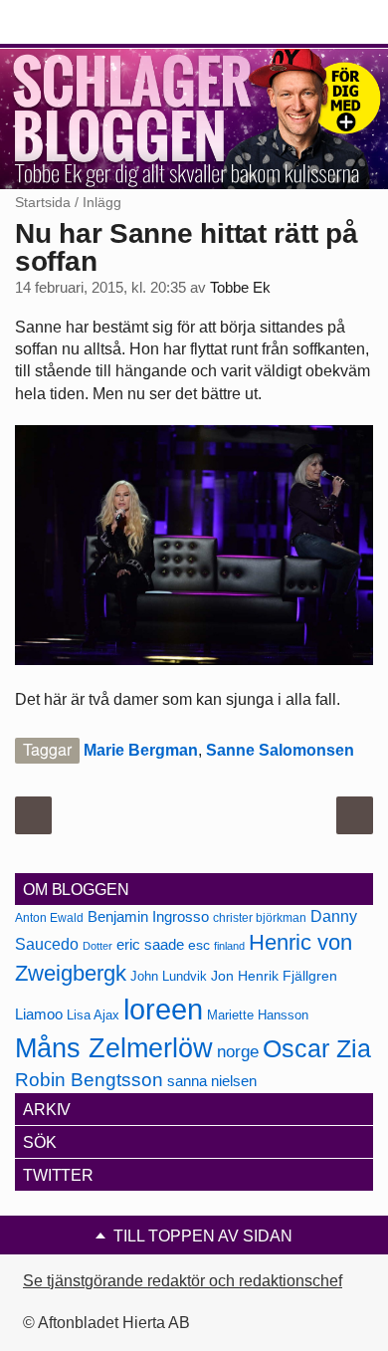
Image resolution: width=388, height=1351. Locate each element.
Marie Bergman (141, 750)
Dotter (97, 946)
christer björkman (259, 918)
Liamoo (39, 1014)
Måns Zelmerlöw (114, 1048)
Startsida (43, 202)
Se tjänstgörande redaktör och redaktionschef (182, 1280)
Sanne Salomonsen (280, 750)
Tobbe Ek (240, 288)
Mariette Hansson (257, 1015)
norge (238, 1051)
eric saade (150, 944)
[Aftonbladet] (89, 23)
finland (229, 946)
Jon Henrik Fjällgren (274, 976)
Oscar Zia (317, 1048)
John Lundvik (168, 976)
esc (199, 945)
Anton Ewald (49, 918)
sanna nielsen (212, 1081)
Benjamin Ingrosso (148, 917)
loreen (163, 1009)
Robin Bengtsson (89, 1079)
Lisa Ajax (93, 1015)
